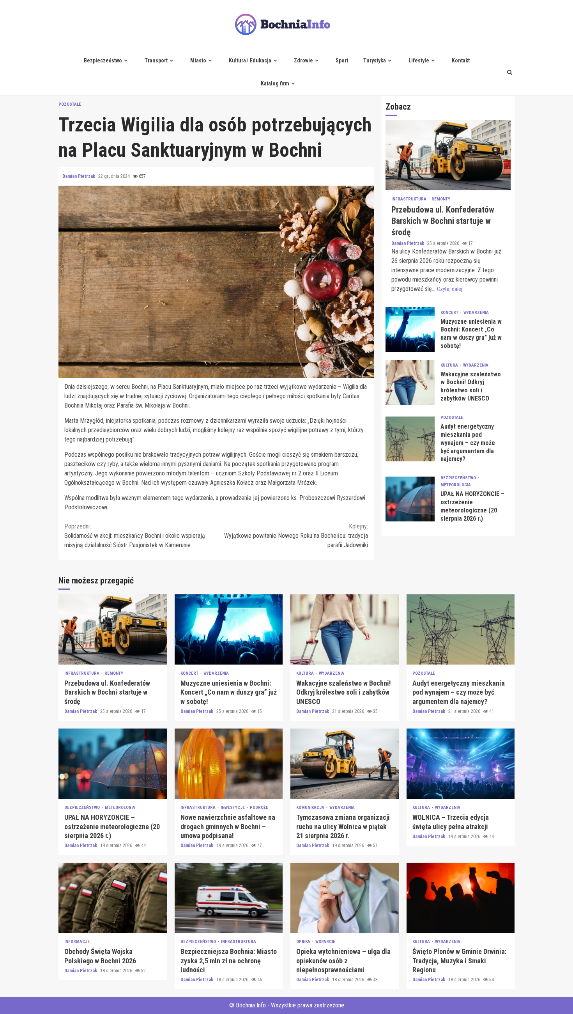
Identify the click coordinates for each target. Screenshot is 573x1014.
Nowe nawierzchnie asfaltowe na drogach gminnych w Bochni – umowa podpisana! (229, 764)
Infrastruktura (409, 199)
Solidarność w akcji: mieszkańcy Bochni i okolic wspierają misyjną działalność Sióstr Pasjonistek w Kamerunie (134, 536)
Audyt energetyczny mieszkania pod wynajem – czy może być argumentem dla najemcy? (410, 439)
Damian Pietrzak (79, 176)
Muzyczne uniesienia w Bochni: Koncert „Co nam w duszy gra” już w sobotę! (410, 329)
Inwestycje (233, 807)
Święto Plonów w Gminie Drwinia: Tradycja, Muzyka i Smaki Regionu (461, 898)
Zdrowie (303, 60)
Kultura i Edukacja (250, 60)
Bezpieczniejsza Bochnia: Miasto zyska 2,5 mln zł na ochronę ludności (229, 898)
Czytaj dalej (449, 289)
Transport (156, 60)
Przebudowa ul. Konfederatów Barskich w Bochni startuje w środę (448, 156)
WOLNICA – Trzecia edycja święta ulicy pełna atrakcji (461, 764)
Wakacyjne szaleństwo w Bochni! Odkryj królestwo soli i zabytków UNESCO (410, 382)
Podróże (259, 807)
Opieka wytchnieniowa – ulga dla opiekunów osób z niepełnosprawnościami (344, 898)
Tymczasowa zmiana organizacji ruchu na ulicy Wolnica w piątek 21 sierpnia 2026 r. (344, 764)
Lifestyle (419, 60)
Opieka (303, 942)
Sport (342, 60)
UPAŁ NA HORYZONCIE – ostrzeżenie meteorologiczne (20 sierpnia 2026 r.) (410, 499)
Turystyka (374, 60)
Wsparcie (325, 942)
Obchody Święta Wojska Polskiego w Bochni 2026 (112, 898)
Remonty (441, 199)
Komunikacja (310, 807)
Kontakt (461, 60)
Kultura (449, 365)
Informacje (77, 942)
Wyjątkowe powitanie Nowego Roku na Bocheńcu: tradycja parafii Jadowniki (296, 536)
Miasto (198, 60)
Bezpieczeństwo (103, 60)
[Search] (510, 72)
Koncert (450, 312)
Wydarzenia (476, 312)
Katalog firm (275, 83)
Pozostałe (69, 104)
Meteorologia (455, 485)
